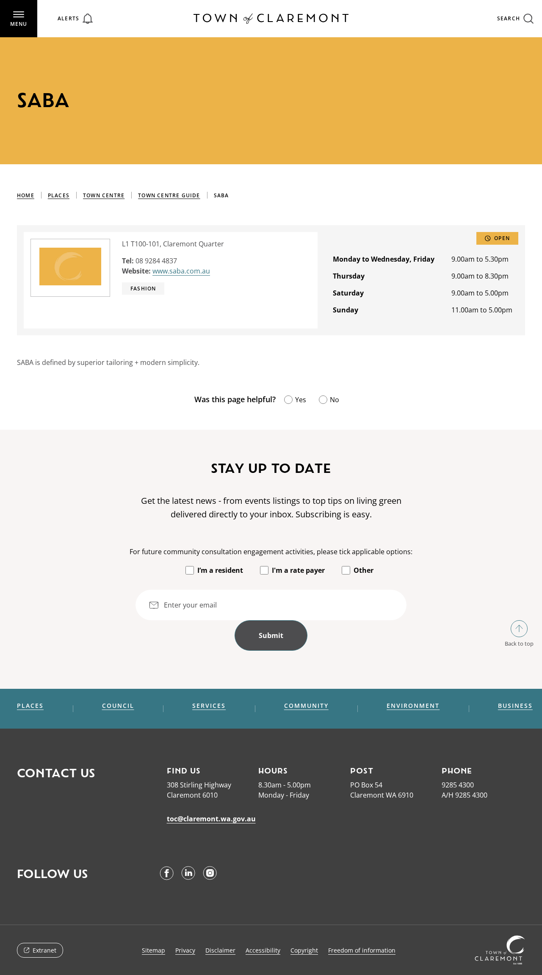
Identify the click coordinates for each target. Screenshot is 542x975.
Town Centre (103, 195)
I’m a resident (220, 570)
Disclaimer (220, 950)
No (334, 399)
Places (58, 195)
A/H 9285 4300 (464, 795)
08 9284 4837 (156, 260)
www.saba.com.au (181, 271)
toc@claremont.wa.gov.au (211, 818)
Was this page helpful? (235, 399)
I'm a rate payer (298, 570)
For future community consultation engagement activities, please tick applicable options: (271, 551)
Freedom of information (361, 950)
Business (515, 706)
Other (363, 570)
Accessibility (263, 950)
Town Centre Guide (169, 195)
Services (209, 706)
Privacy (185, 950)
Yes (300, 399)
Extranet (44, 950)
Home (25, 195)
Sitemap (153, 950)
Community (306, 706)
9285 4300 (458, 785)
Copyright (304, 950)
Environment (413, 706)
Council (118, 706)
